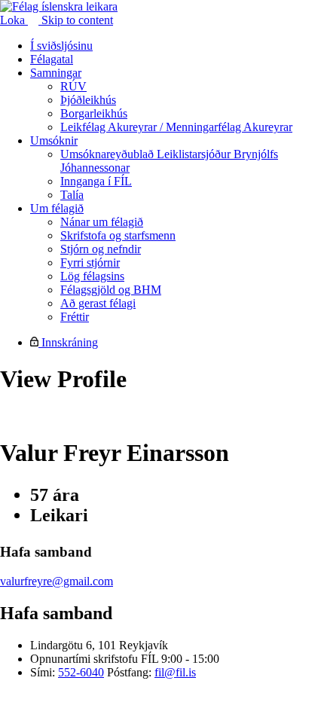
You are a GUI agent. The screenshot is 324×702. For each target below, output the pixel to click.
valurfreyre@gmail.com (56, 581)
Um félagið (57, 208)
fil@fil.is (175, 672)
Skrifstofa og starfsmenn (118, 235)
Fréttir (74, 316)
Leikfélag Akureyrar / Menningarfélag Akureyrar (176, 127)
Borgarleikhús (93, 113)
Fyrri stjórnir (90, 262)
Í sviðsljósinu (61, 45)
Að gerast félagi (98, 303)
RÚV (73, 86)
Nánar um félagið (101, 221)
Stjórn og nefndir (100, 249)
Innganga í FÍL (96, 181)
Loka (14, 20)
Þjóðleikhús (88, 99)
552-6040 (81, 672)
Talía (72, 194)
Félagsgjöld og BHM (110, 289)
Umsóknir (54, 140)
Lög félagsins (92, 276)
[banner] (59, 6)
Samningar (55, 72)
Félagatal (51, 59)
